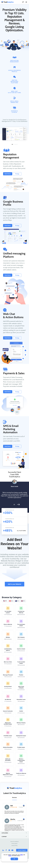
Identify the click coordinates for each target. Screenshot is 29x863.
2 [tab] (13, 144)
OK (14, 858)
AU (18, 600)
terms (21, 854)
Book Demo (8, 173)
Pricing (17, 173)
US (6, 600)
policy (10, 855)
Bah (11, 805)
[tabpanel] (14, 134)
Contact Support (22, 850)
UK (24, 600)
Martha (12, 819)
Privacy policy (14, 843)
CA (12, 600)
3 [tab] (15, 144)
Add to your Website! (14, 584)
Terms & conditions (14, 841)
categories (5, 833)
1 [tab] (12, 144)
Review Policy (14, 845)
